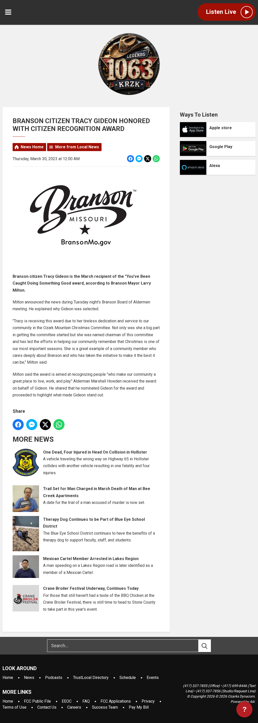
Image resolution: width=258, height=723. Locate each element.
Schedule (127, 677)
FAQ (86, 701)
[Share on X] (147, 158)
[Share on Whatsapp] (156, 158)
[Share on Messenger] (139, 158)
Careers (74, 707)
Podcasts (53, 677)
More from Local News (77, 147)
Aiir (252, 702)
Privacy (148, 701)
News (29, 677)
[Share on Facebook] (130, 158)
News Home (32, 147)
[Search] (209, 645)
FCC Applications (116, 701)
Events (153, 677)
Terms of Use (14, 707)
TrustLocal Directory (91, 677)
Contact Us (46, 707)
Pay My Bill (139, 707)
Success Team (105, 707)
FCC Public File (37, 701)
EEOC (67, 701)
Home (8, 677)
